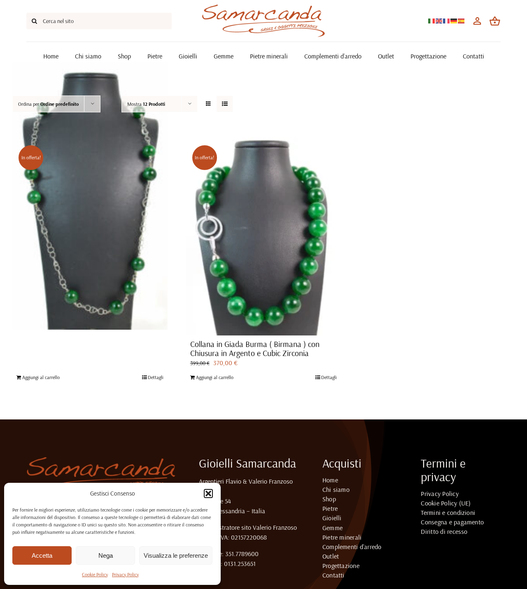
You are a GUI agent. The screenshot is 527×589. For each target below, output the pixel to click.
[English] (439, 20)
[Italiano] (432, 20)
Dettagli (155, 377)
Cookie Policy (95, 574)
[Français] (446, 20)
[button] (208, 493)
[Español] (461, 20)
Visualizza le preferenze (176, 555)
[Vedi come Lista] (225, 104)
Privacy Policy (125, 574)
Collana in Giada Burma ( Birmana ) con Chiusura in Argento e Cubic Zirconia (254, 348)
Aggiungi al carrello (41, 377)
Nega (105, 555)
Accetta (42, 555)
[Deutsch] (454, 20)
